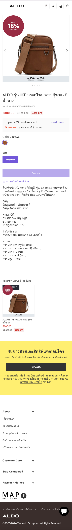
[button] (4, 6)
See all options (58, 122)
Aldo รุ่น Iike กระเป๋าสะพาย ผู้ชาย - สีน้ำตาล (18, 321)
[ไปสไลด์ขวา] (66, 51)
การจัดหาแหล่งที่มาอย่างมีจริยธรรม (19, 509)
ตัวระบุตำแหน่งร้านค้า (15, 433)
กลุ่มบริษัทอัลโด (11, 426)
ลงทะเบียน (36, 366)
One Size (10, 160)
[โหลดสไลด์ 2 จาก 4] (34, 86)
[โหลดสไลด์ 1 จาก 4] (32, 86)
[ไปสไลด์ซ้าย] (5, 51)
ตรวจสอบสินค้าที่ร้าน (17, 181)
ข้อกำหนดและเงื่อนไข (15, 440)
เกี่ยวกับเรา (9, 418)
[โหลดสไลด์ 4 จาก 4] (40, 86)
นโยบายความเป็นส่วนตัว (44, 379)
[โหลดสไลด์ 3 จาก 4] (37, 86)
